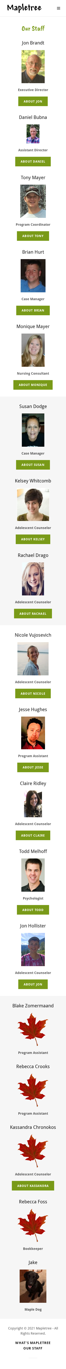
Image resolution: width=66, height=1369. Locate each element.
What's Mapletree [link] (33, 1343)
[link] (24, 8)
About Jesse (33, 767)
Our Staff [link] (32, 1348)
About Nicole (33, 693)
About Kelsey (33, 539)
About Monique (33, 385)
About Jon (33, 101)
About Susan (32, 465)
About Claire (33, 835)
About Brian (33, 310)
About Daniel (33, 161)
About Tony (32, 236)
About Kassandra (33, 1186)
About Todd (33, 910)
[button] (58, 8)
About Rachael (33, 613)
